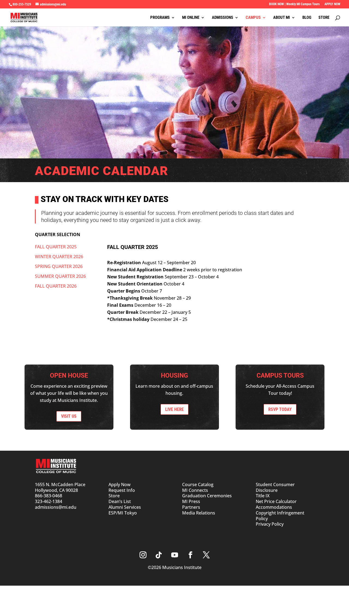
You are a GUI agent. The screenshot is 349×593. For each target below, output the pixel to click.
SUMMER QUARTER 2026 (60, 276)
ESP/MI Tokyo (123, 513)
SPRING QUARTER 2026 (59, 266)
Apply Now (120, 484)
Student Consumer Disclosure (275, 487)
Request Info (122, 490)
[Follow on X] (206, 555)
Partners (191, 507)
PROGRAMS (160, 18)
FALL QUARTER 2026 (56, 286)
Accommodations (274, 507)
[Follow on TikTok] (159, 555)
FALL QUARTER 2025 (56, 247)
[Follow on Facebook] (190, 555)
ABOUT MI (281, 18)
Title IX (263, 496)
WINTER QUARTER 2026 (59, 257)
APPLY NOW (332, 4)
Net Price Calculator (276, 501)
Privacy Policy (270, 524)
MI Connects (195, 490)
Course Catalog (197, 484)
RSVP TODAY (280, 409)
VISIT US (69, 416)
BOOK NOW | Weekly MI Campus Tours (294, 4)
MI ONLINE (190, 18)
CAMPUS (253, 18)
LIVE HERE (174, 409)
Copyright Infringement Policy (280, 516)
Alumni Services (125, 507)
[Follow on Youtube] (174, 555)
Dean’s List (120, 501)
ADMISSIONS (222, 18)
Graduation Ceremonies (207, 496)
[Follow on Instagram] (143, 555)
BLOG (306, 18)
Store (114, 496)
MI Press (191, 501)
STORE (323, 18)
